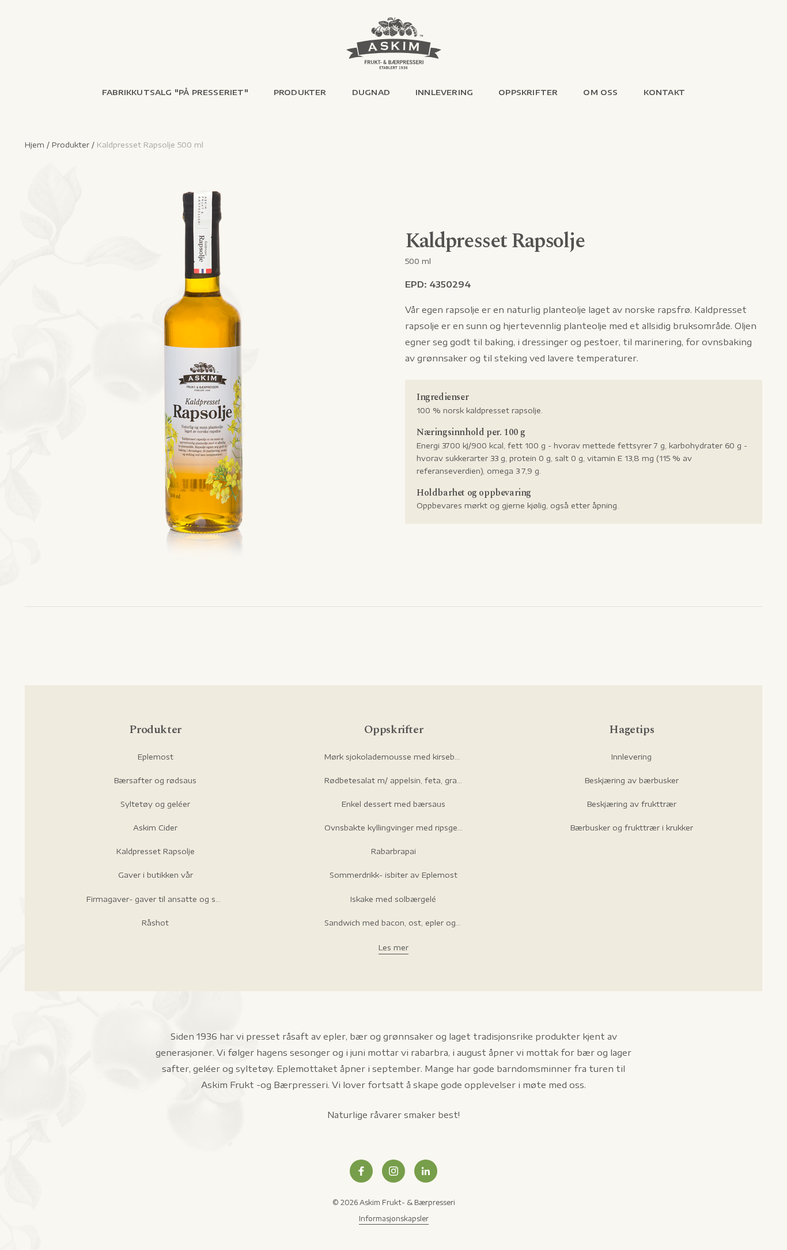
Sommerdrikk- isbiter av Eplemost (393, 874)
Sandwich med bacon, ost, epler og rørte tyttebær (393, 922)
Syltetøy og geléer (155, 804)
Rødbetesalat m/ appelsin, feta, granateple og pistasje (393, 780)
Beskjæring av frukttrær (631, 804)
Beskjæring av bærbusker (632, 780)
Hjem (34, 144)
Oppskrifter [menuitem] (528, 92)
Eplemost (155, 756)
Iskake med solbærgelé (393, 899)
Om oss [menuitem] (600, 92)
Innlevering (631, 756)
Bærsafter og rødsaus (155, 780)
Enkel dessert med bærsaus (393, 804)
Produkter (70, 144)
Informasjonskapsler (394, 1218)
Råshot (155, 922)
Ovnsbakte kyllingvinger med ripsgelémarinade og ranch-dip (393, 827)
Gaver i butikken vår (155, 874)
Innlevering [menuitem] (444, 92)
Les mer (393, 947)
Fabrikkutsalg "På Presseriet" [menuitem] (175, 92)
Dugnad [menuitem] (371, 92)
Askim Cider (155, 827)
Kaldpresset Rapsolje (155, 851)
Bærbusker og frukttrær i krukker (631, 827)
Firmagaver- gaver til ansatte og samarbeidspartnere (155, 899)
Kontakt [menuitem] (664, 92)
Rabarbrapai (393, 851)
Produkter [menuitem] (300, 92)
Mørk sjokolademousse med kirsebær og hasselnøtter (393, 756)
